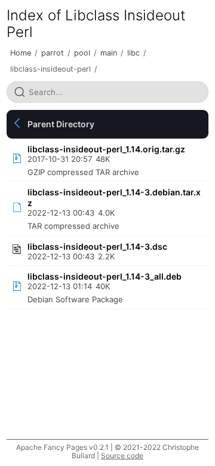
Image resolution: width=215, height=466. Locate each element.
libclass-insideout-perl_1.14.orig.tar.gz (106, 149)
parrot (52, 52)
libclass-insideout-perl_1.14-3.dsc (97, 246)
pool (82, 52)
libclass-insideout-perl (50, 69)
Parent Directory (60, 124)
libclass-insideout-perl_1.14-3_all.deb (104, 276)
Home (20, 52)
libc (133, 52)
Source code (122, 455)
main (108, 52)
